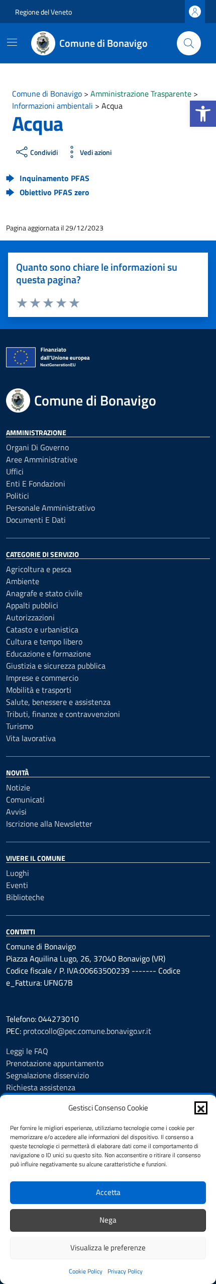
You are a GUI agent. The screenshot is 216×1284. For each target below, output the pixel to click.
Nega (108, 1220)
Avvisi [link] (16, 812)
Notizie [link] (18, 787)
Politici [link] (17, 496)
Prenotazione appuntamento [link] (54, 1063)
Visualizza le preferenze (108, 1247)
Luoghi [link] (17, 873)
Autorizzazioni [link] (30, 617)
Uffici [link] (15, 471)
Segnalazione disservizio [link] (47, 1075)
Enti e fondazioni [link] (35, 483)
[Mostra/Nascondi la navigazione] (12, 42)
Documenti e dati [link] (36, 520)
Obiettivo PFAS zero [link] (54, 192)
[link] (203, 114)
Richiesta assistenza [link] (40, 1087)
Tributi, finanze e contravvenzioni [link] (63, 714)
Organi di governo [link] (37, 447)
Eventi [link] (17, 885)
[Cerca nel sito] (189, 43)
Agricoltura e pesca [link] (38, 569)
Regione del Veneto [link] (43, 12)
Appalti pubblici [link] (32, 605)
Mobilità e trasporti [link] (38, 690)
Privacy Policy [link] (125, 1271)
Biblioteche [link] (25, 897)
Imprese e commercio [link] (42, 678)
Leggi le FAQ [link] (27, 1051)
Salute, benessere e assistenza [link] (58, 702)
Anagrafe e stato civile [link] (44, 593)
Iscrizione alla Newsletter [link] (49, 824)
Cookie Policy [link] (85, 1271)
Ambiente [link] (22, 581)
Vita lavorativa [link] (31, 738)
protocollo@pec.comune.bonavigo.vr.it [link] (87, 1031)
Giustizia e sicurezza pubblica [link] (55, 666)
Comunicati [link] (25, 799)
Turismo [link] (19, 726)
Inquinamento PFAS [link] (54, 178)
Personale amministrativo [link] (50, 508)
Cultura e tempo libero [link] (44, 641)
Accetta (108, 1192)
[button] (201, 1108)
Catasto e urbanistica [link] (42, 629)
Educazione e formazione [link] (48, 654)
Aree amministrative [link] (41, 459)
